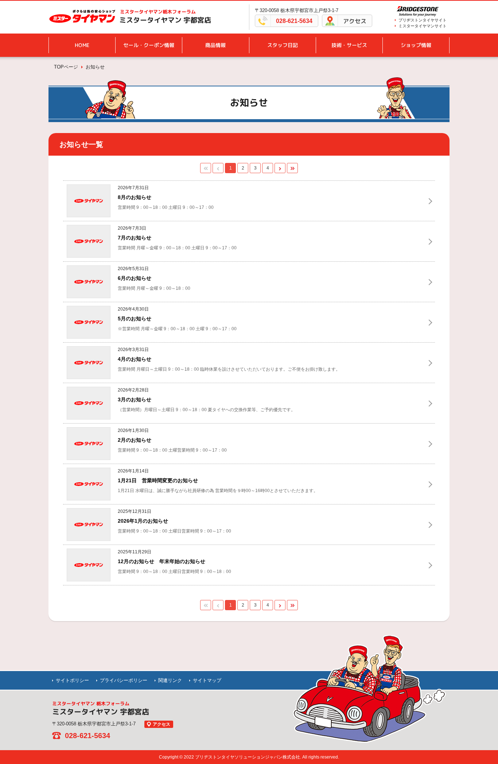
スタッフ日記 (282, 45)
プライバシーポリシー (123, 680)
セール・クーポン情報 (148, 45)
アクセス (354, 21)
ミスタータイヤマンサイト (422, 26)
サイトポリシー (72, 680)
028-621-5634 (294, 21)
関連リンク (170, 680)
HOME (82, 45)
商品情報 (215, 45)
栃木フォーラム (158, 11)
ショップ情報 (416, 45)
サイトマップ (207, 680)
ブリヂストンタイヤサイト (422, 20)
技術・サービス (349, 45)
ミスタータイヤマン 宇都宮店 (165, 20)
